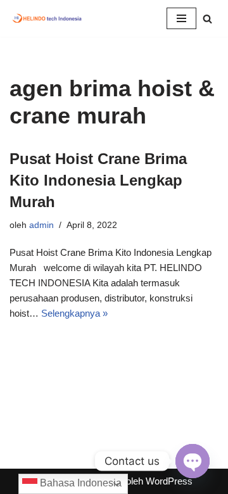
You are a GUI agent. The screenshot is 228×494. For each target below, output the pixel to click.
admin (41, 225)
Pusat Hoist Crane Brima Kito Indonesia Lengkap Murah (98, 180)
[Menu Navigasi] (181, 18)
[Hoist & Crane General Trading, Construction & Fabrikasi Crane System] (48, 18)
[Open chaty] (192, 461)
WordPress (169, 481)
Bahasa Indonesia (79, 483)
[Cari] (207, 18)
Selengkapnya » (74, 313)
